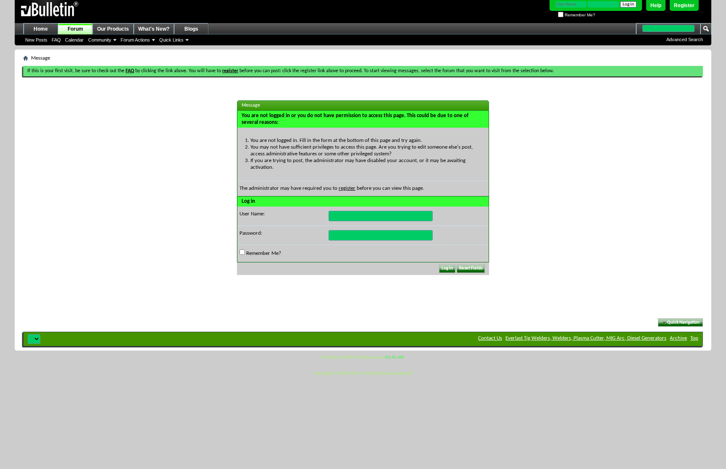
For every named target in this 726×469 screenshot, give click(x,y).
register (347, 188)
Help (655, 5)
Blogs (191, 29)
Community (99, 39)
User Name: (252, 214)
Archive (678, 338)
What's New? (153, 29)
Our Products (113, 29)
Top (694, 338)
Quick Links (171, 39)
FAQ (56, 39)
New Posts (36, 39)
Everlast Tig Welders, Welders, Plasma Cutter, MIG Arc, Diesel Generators (585, 338)
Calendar (74, 39)
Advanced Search (684, 39)
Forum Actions (135, 39)
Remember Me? (579, 15)
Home (41, 29)
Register (684, 5)
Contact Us (490, 338)
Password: (250, 233)
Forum (75, 29)
